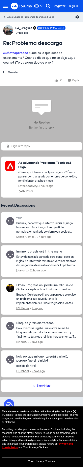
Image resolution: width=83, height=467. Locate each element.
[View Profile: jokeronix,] (10, 255)
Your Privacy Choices (41, 461)
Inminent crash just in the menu (39, 251)
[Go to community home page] (21, 6)
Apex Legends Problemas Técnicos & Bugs (30, 17)
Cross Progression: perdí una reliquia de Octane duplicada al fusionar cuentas (44, 287)
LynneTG (21, 342)
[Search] (48, 6)
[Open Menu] (77, 17)
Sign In (73, 6)
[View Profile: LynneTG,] (10, 326)
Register (59, 6)
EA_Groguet (23, 28)
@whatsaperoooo (15, 53)
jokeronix (22, 270)
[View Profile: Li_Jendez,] (10, 360)
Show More (44, 386)
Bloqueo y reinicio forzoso (35, 323)
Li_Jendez (22, 371)
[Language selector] (38, 6)
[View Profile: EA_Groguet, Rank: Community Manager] (8, 30)
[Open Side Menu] (5, 6)
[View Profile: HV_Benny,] (10, 288)
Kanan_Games (25, 237)
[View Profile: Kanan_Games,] (10, 221)
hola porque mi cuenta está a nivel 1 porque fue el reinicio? (42, 359)
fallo (19, 218)
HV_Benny (22, 308)
